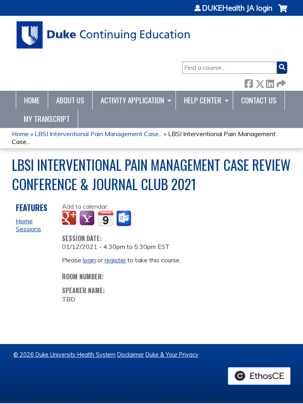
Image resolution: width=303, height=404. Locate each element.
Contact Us (259, 100)
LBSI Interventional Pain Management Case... (98, 134)
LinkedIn (270, 82)
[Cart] (282, 12)
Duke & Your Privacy (172, 354)
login (89, 260)
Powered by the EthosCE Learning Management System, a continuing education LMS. (259, 376)
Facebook (248, 82)
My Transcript (47, 118)
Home (32, 100)
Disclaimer (130, 354)
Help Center (202, 100)
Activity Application (132, 100)
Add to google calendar (70, 218)
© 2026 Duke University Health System (64, 354)
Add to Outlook (124, 218)
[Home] (103, 35)
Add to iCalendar (105, 218)
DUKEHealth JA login (237, 8)
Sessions (28, 229)
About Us (70, 100)
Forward (280, 82)
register (115, 260)
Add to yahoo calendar (88, 218)
